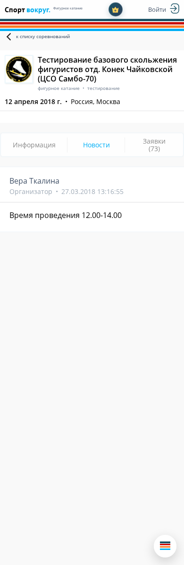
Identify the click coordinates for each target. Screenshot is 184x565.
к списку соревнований (43, 36)
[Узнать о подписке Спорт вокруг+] (116, 9)
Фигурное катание (68, 8)
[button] (165, 546)
